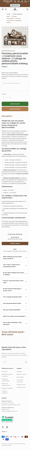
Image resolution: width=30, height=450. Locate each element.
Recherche (5, 371)
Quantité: (4, 94)
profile (11, 422)
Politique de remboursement (6, 384)
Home (8, 14)
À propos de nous (21, 384)
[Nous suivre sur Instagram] (7, 427)
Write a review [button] (15, 243)
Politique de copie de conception (7, 375)
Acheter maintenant (15, 109)
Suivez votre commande (20, 380)
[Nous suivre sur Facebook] (3, 427)
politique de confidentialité (5, 379)
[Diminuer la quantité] (4, 97)
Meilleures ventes (21, 374)
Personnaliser (20, 377)
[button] (5, 50)
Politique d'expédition (7, 388)
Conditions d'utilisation (5, 392)
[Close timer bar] (28, 1)
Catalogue (19, 371)
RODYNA (16, 5)
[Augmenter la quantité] (10, 97)
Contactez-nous (21, 387)
